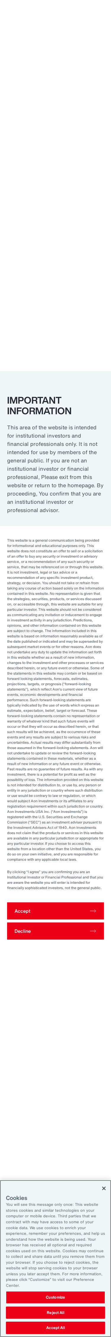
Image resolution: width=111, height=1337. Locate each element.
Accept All (55, 1327)
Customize (55, 1297)
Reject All (55, 1312)
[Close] (103, 1188)
